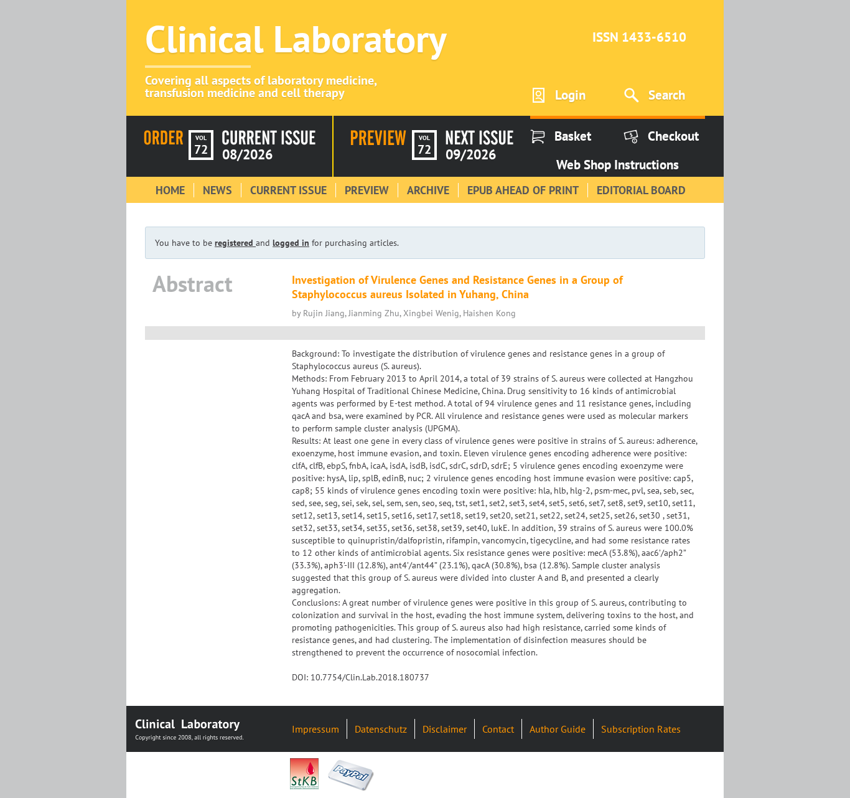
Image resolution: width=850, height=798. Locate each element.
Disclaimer (445, 729)
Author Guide (558, 729)
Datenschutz (381, 729)
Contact (498, 729)
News (217, 190)
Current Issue (288, 190)
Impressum (315, 729)
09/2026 (471, 154)
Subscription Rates (641, 729)
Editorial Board (641, 190)
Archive (428, 190)
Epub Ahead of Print (523, 190)
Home (170, 190)
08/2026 (247, 154)
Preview (367, 190)
